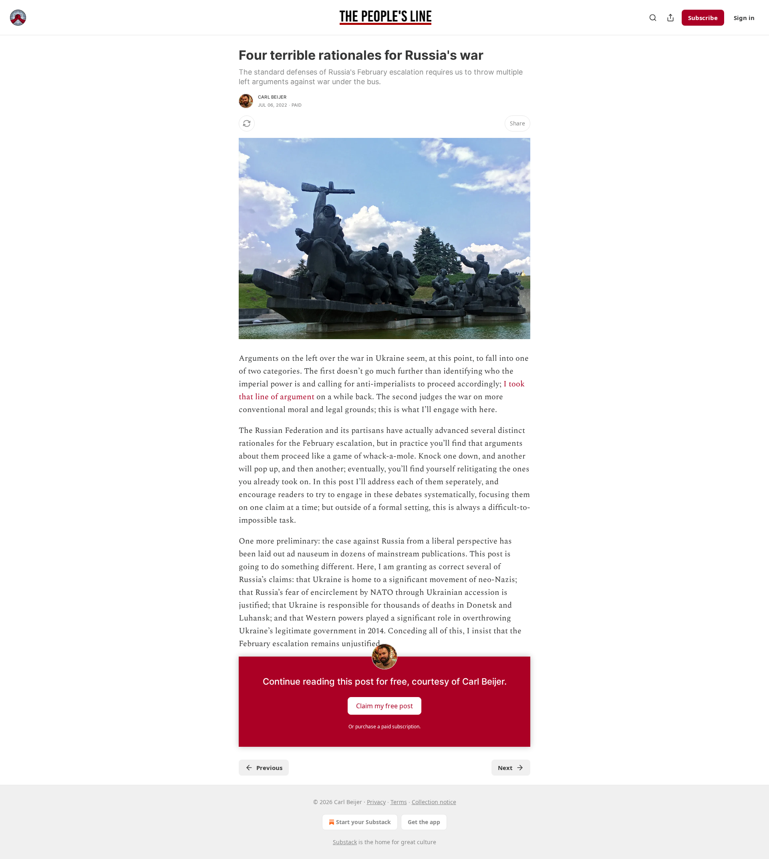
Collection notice (434, 802)
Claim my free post (384, 705)
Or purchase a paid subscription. (384, 726)
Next (505, 768)
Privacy (376, 802)
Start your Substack (363, 822)
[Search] (653, 18)
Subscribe (703, 18)
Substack (345, 842)
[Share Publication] (670, 18)
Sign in (744, 18)
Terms (399, 802)
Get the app (424, 822)
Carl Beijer (272, 97)
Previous (269, 768)
